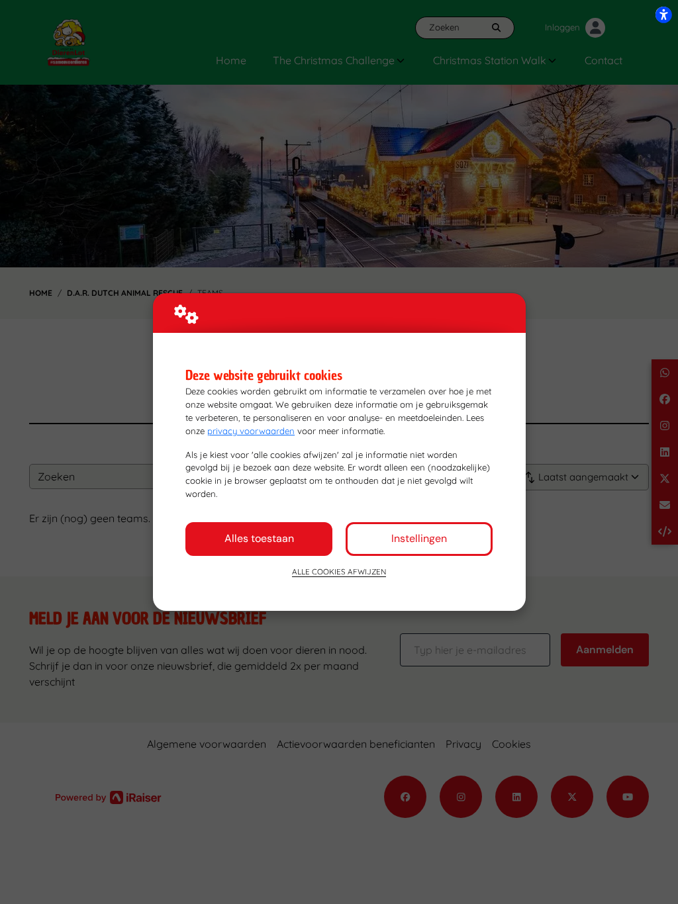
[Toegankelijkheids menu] (663, 15)
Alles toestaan (259, 538)
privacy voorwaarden (251, 431)
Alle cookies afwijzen (339, 571)
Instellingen (419, 538)
